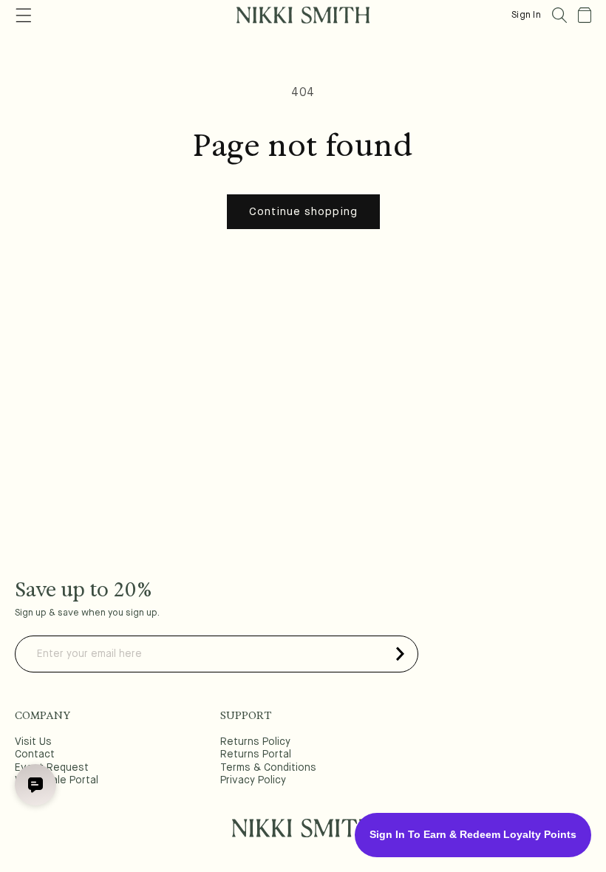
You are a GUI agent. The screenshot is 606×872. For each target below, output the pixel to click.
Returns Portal (255, 754)
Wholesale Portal (56, 780)
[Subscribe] (399, 654)
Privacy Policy (253, 780)
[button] (559, 15)
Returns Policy (255, 742)
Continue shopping (303, 211)
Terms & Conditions (268, 768)
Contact (35, 754)
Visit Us (33, 742)
